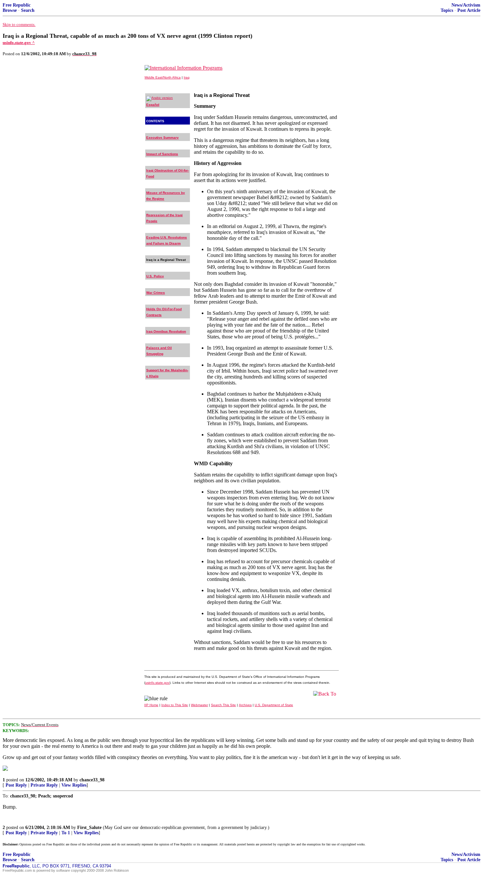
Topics (447, 10)
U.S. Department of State (274, 705)
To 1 (65, 832)
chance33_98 (92, 779)
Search (27, 10)
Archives (245, 705)
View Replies (73, 785)
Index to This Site (174, 705)
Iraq (187, 77)
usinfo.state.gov (157, 682)
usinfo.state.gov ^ (19, 42)
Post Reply (16, 785)
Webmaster (199, 705)
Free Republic (17, 5)
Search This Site (223, 705)
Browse (10, 10)
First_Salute (89, 827)
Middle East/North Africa (163, 77)
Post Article (468, 10)
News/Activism (465, 5)
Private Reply (44, 785)
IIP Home (151, 705)
